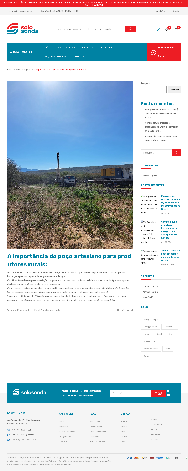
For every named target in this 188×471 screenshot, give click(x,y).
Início (9, 69)
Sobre (61, 421)
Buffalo (124, 421)
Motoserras (95, 436)
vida (58, 310)
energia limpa (151, 319)
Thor (123, 431)
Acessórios (95, 421)
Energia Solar (150, 326)
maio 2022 (148, 297)
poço (30, 310)
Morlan (124, 436)
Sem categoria (23, 69)
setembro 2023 (150, 286)
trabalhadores (47, 310)
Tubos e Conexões (98, 441)
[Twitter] (122, 310)
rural (37, 310)
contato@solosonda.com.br (20, 11)
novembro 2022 (150, 291)
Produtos (63, 426)
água (13, 310)
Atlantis (155, 439)
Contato (63, 441)
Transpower (156, 424)
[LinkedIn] (127, 310)
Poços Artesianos (67, 431)
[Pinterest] (131, 310)
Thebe (124, 426)
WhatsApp (160, 11)
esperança (22, 310)
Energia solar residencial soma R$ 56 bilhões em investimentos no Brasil (161, 113)
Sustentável (149, 341)
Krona (154, 419)
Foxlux (154, 429)
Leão (123, 441)
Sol (170, 334)
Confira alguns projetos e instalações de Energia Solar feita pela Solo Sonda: (161, 126)
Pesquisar (145, 83)
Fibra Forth (156, 434)
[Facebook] (118, 310)
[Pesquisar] (176, 152)
